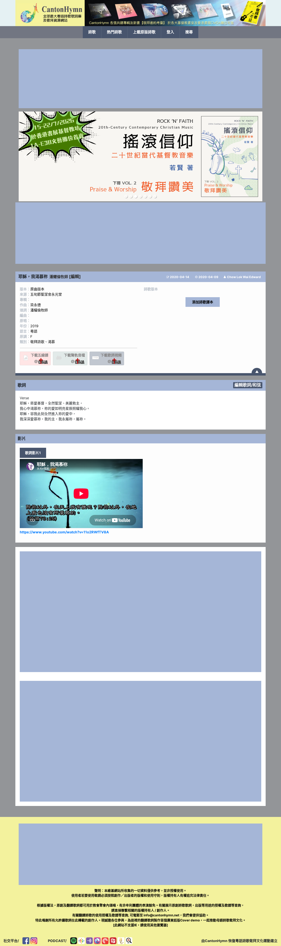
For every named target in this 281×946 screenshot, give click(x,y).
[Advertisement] (140, 78)
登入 (170, 32)
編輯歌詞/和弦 (247, 385)
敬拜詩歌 (37, 342)
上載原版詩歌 (144, 32)
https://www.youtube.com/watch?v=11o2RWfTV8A (64, 532)
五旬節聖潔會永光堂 (46, 294)
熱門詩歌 (114, 32)
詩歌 (92, 32)
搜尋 (189, 32)
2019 (34, 326)
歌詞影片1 (33, 453)
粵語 (33, 331)
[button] (25, 156)
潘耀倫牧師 (58, 277)
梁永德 (35, 305)
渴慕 (51, 342)
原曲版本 (37, 289)
